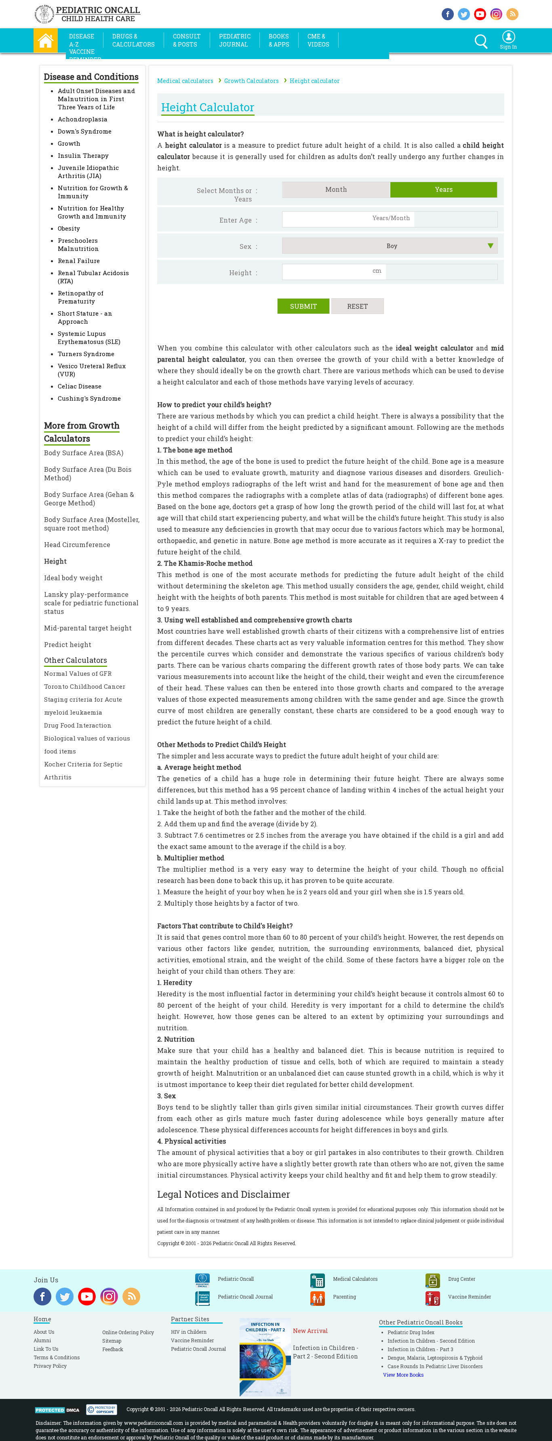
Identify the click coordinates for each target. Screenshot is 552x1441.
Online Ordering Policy (128, 1332)
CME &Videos (318, 40)
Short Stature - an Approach (85, 317)
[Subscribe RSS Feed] (512, 13)
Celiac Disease (79, 386)
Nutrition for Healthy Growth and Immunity (92, 212)
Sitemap (111, 1340)
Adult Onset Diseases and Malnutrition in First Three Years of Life (96, 99)
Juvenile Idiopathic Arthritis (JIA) (88, 171)
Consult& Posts (187, 40)
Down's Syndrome (85, 131)
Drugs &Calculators (133, 40)
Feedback (112, 1349)
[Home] (46, 39)
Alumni (42, 1340)
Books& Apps (279, 40)
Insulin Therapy (83, 155)
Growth (69, 143)
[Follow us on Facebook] (448, 13)
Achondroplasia (82, 119)
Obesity (69, 228)
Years (444, 189)
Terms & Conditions (57, 1357)
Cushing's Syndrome (89, 398)
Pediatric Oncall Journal (198, 1348)
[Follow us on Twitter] (464, 13)
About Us (44, 1332)
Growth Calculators (251, 81)
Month (336, 189)
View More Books (403, 1374)
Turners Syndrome (86, 354)
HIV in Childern (188, 1332)
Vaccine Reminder (192, 1340)
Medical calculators (185, 81)
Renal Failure (79, 261)
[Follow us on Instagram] (496, 13)
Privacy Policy (50, 1365)
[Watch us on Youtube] (480, 13)
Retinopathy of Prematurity (80, 297)
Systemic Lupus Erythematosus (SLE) (89, 337)
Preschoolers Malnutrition (78, 244)
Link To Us (46, 1348)
